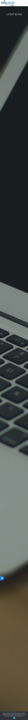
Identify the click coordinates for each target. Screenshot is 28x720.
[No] (26, 715)
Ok (14, 718)
